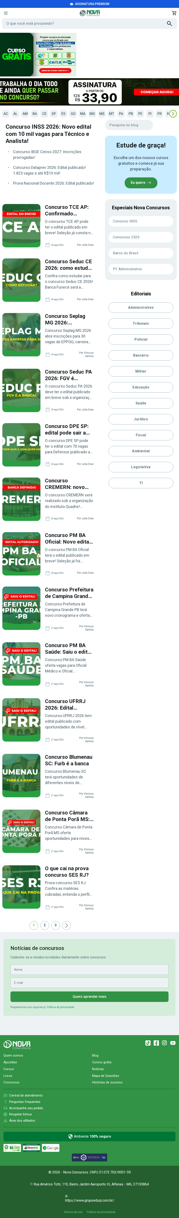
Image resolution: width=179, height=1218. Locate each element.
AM (25, 114)
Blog (95, 1055)
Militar (141, 371)
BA (35, 114)
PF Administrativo (127, 269)
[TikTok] (148, 1043)
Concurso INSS (125, 221)
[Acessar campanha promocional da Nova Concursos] (89, 92)
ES (63, 114)
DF (54, 114)
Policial (140, 339)
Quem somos (13, 1055)
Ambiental (141, 451)
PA (121, 114)
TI (141, 483)
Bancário (141, 355)
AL (15, 114)
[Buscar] (172, 23)
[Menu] (5, 13)
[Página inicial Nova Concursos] (17, 1044)
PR (159, 114)
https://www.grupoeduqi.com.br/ (89, 1200)
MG (92, 114)
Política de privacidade (60, 1007)
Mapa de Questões (105, 1076)
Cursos (8, 1069)
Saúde (141, 403)
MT (111, 114)
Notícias (98, 1069)
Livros (7, 1076)
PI (149, 114)
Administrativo (141, 307)
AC (5, 114)
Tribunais (141, 323)
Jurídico (141, 419)
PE (140, 114)
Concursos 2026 (126, 237)
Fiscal (141, 435)
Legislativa (141, 467)
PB (131, 114)
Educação (141, 387)
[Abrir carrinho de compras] (174, 13)
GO (73, 114)
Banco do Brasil (125, 253)
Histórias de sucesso (107, 1082)
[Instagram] (164, 1043)
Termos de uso (73, 1212)
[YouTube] (173, 1043)
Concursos (11, 1082)
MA (82, 114)
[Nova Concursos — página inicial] (89, 13)
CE (44, 114)
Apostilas (10, 1062)
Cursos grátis (102, 1062)
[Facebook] (156, 1043)
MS (102, 114)
